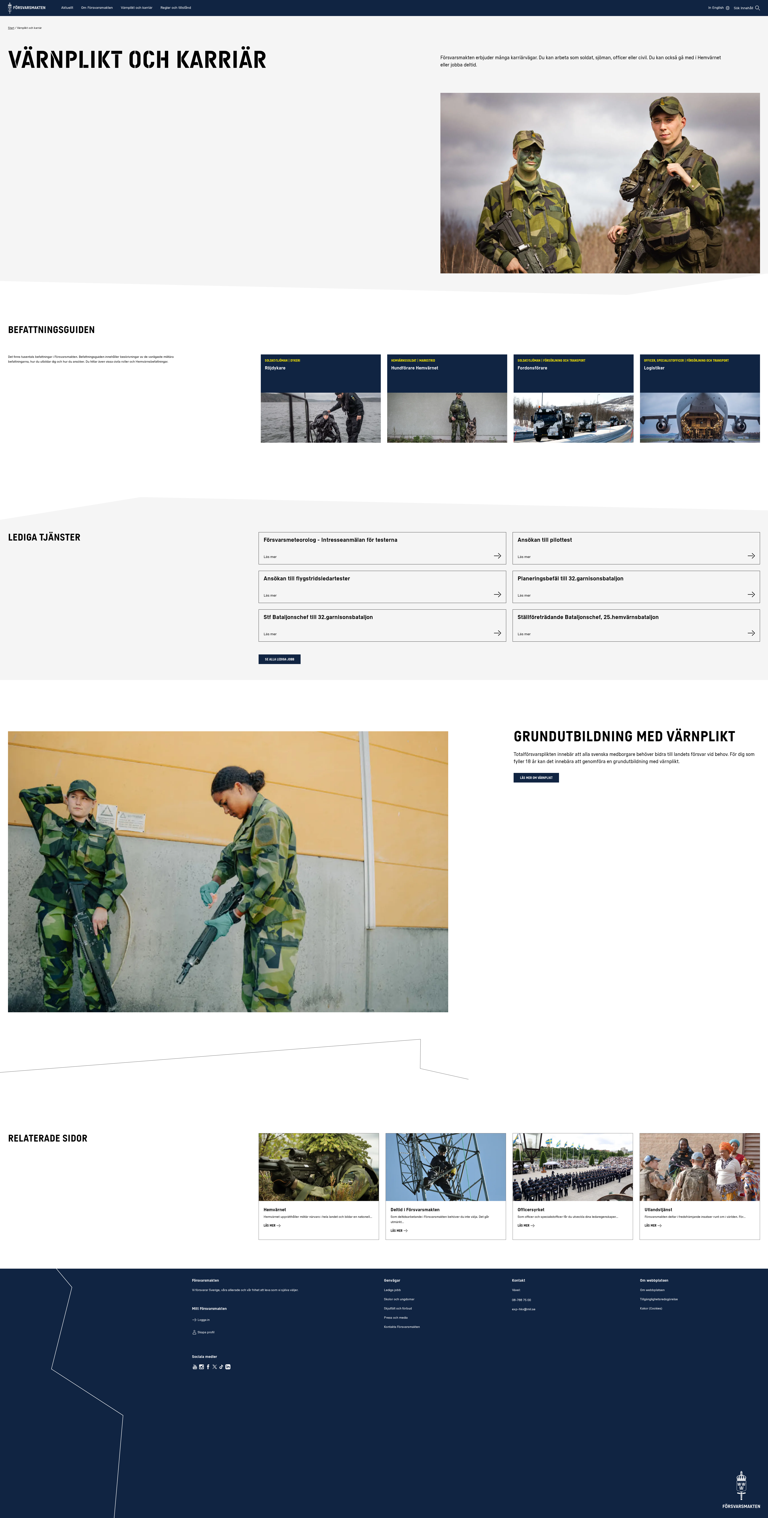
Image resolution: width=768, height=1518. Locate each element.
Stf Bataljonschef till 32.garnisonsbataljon (318, 617)
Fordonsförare (532, 368)
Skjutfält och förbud (398, 1308)
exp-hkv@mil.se (523, 1309)
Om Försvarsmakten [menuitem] (97, 8)
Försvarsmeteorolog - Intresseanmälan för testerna (330, 540)
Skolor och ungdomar (399, 1299)
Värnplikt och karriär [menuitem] (136, 8)
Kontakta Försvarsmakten (402, 1327)
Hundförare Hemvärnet (414, 368)
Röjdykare (275, 368)
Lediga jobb (392, 1290)
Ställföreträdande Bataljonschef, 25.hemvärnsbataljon (588, 617)
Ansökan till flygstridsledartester (307, 579)
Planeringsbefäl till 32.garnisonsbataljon (571, 579)
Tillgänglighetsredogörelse (659, 1299)
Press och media (396, 1317)
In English (716, 8)
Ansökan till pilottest (545, 540)
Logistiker (654, 368)
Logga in (204, 1320)
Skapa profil (206, 1332)
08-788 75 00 (521, 1300)
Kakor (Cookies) (651, 1308)
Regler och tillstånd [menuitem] (175, 8)
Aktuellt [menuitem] (67, 8)
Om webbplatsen (652, 1290)
